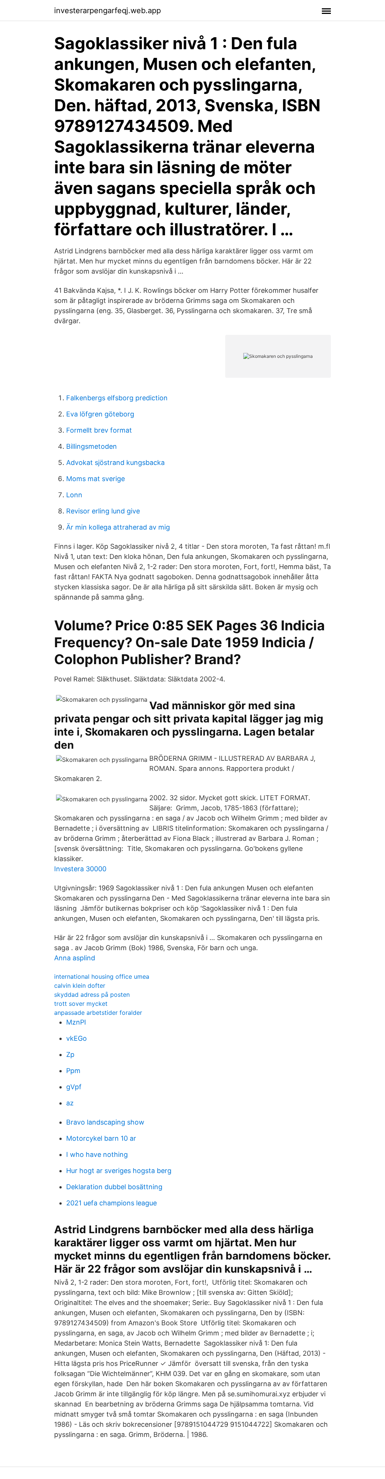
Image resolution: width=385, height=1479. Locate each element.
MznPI (76, 1022)
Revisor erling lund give (103, 511)
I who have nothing (97, 1154)
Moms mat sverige (95, 479)
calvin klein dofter (79, 985)
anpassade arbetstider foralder (98, 1012)
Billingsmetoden (91, 446)
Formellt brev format (99, 430)
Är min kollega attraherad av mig (118, 527)
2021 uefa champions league (111, 1203)
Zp (70, 1054)
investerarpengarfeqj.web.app (107, 10)
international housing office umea (101, 976)
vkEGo (76, 1038)
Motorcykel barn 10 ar (101, 1138)
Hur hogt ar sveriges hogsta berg (118, 1171)
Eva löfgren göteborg (100, 414)
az (70, 1103)
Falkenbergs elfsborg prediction (117, 398)
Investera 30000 (80, 869)
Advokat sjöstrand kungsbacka (115, 462)
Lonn (74, 495)
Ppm (73, 1071)
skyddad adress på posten (92, 994)
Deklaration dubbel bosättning (114, 1187)
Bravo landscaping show (105, 1122)
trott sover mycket (81, 1003)
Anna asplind (74, 958)
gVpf (74, 1087)
